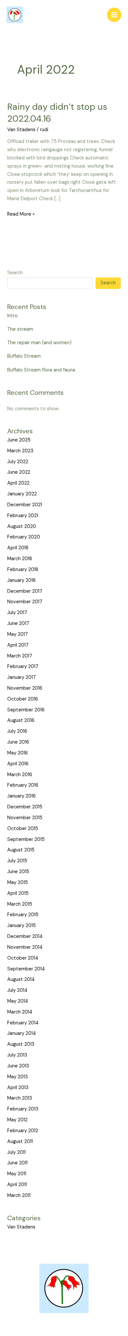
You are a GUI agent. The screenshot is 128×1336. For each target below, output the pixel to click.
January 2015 (21, 925)
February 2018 (22, 569)
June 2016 (18, 742)
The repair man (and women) (39, 343)
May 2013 (17, 1077)
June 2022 (18, 472)
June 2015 (18, 872)
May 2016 (17, 753)
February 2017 (22, 666)
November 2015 (24, 818)
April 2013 (18, 1088)
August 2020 (21, 526)
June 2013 (18, 1066)
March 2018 (19, 559)
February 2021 (22, 516)
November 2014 (25, 947)
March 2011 (19, 1195)
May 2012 (17, 1120)
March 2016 (19, 775)
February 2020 (23, 537)
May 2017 (17, 634)
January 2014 (21, 1033)
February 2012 (22, 1131)
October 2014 (22, 958)
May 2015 (17, 882)
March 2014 (19, 1012)
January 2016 (21, 796)
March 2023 (20, 451)
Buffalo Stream (24, 356)
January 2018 (21, 580)
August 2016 (20, 720)
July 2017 (17, 612)
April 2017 (18, 645)
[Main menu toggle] (114, 15)
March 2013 (19, 1098)
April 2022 (18, 483)
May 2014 (17, 1001)
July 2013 (17, 1055)
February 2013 (22, 1109)
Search (15, 273)
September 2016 (26, 710)
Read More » (21, 213)
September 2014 (26, 969)
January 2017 (21, 677)
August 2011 (20, 1141)
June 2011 (17, 1163)
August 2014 (21, 979)
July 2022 (17, 462)
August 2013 (20, 1044)
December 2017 (24, 591)
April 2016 (18, 764)
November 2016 (24, 688)
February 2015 (22, 915)
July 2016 (17, 731)
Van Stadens (21, 130)
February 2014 (23, 1023)
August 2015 (20, 850)
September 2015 (26, 839)
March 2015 (19, 904)
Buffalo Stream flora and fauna (41, 370)
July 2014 (17, 990)
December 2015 (24, 807)
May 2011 (16, 1174)
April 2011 (17, 1184)
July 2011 (16, 1152)
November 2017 (24, 602)
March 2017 (19, 656)
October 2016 (22, 699)
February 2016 (22, 785)
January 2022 (22, 494)
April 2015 (18, 893)
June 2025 (19, 440)
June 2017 (18, 623)
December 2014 (25, 936)
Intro (12, 316)
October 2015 (22, 828)
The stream (20, 329)
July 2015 (17, 861)
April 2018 (18, 548)
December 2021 (24, 505)
